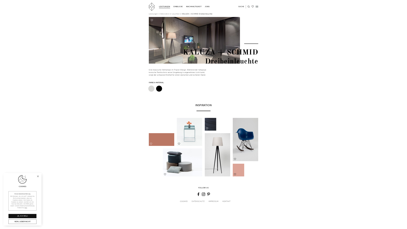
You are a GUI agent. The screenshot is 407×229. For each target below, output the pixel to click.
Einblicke (178, 7)
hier (26, 207)
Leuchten (176, 14)
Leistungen (164, 7)
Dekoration (165, 14)
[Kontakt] (257, 6)
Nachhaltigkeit (193, 7)
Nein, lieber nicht (23, 222)
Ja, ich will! (22, 216)
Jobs (207, 7)
